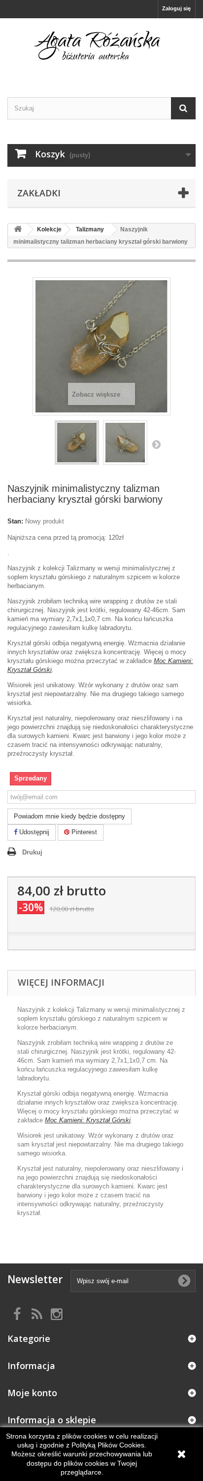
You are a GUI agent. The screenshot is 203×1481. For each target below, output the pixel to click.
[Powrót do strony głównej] (17, 229)
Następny (156, 444)
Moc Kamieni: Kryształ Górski (88, 1120)
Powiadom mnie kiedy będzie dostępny (69, 816)
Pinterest (83, 832)
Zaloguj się (176, 8)
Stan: (15, 521)
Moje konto (32, 1393)
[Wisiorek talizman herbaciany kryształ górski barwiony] (77, 442)
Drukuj (32, 852)
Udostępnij (33, 832)
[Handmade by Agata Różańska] (101, 49)
